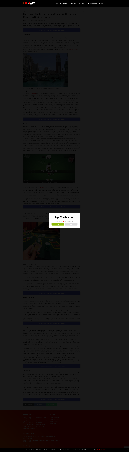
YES (58, 224)
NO (71, 224)
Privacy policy (102, 449)
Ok (97, 449)
